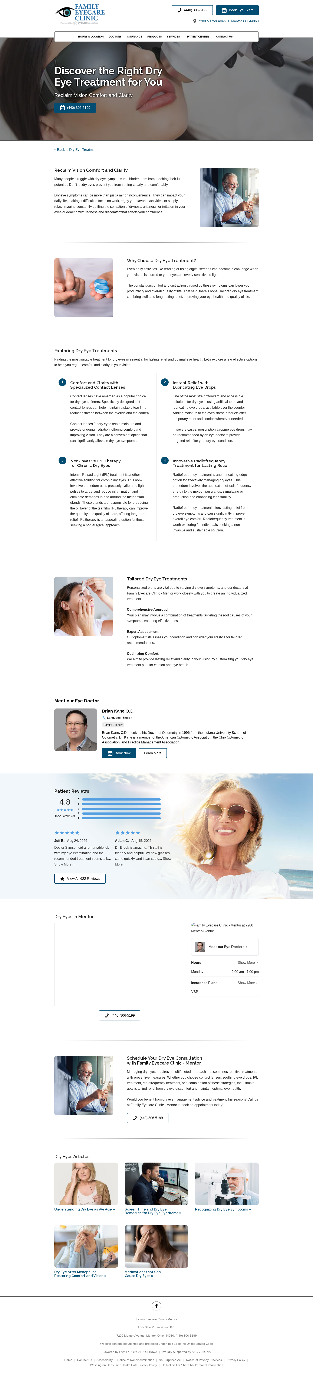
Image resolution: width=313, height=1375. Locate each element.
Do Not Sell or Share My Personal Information (192, 1365)
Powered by (129, 1351)
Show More (63, 864)
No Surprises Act (170, 1360)
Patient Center (198, 36)
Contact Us (224, 36)
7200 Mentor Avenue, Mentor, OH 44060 (228, 21)
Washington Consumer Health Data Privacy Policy (123, 1365)
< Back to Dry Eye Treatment (75, 149)
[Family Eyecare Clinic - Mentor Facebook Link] (156, 1305)
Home (68, 1360)
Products (154, 36)
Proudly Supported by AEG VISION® (186, 1351)
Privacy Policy (236, 1360)
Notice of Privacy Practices (204, 1360)
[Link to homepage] (87, 14)
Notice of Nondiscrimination (135, 1360)
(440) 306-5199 (186, 1335)
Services (173, 36)
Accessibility (104, 1360)
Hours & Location (91, 36)
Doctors (115, 36)
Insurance (134, 36)
